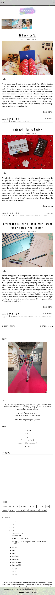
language (32, 507)
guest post (34, 316)
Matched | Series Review (27, 129)
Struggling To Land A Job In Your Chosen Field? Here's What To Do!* (28, 226)
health (23, 507)
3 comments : (48, 118)
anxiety (19, 121)
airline (16, 507)
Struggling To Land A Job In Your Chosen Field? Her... (29, 543)
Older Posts (45, 326)
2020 (13, 525)
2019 (13, 527)
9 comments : (48, 213)
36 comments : (48, 313)
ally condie (20, 215)
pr (27, 510)
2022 (13, 522)
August (15, 547)
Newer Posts (9, 326)
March (14, 559)
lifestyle (41, 507)
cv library (25, 316)
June (14, 550)
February (15, 562)
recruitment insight (35, 297)
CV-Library (6, 278)
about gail (7, 507)
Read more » (48, 111)
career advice (18, 297)
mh (24, 121)
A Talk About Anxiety (43, 86)
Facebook (27, 431)
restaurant (34, 510)
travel (43, 510)
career (18, 316)
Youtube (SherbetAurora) (27, 443)
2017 (13, 569)
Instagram (27, 437)
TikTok (27, 446)
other (45, 215)
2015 (13, 575)
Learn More (24, 592)
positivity (20, 510)
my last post (29, 287)
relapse (28, 121)
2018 (13, 531)
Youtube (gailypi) (27, 440)
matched (38, 215)
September (16, 533)
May (14, 553)
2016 (13, 572)
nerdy (5, 510)
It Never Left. (27, 35)
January (15, 565)
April (14, 556)
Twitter (27, 434)
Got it (34, 592)
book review (30, 215)
